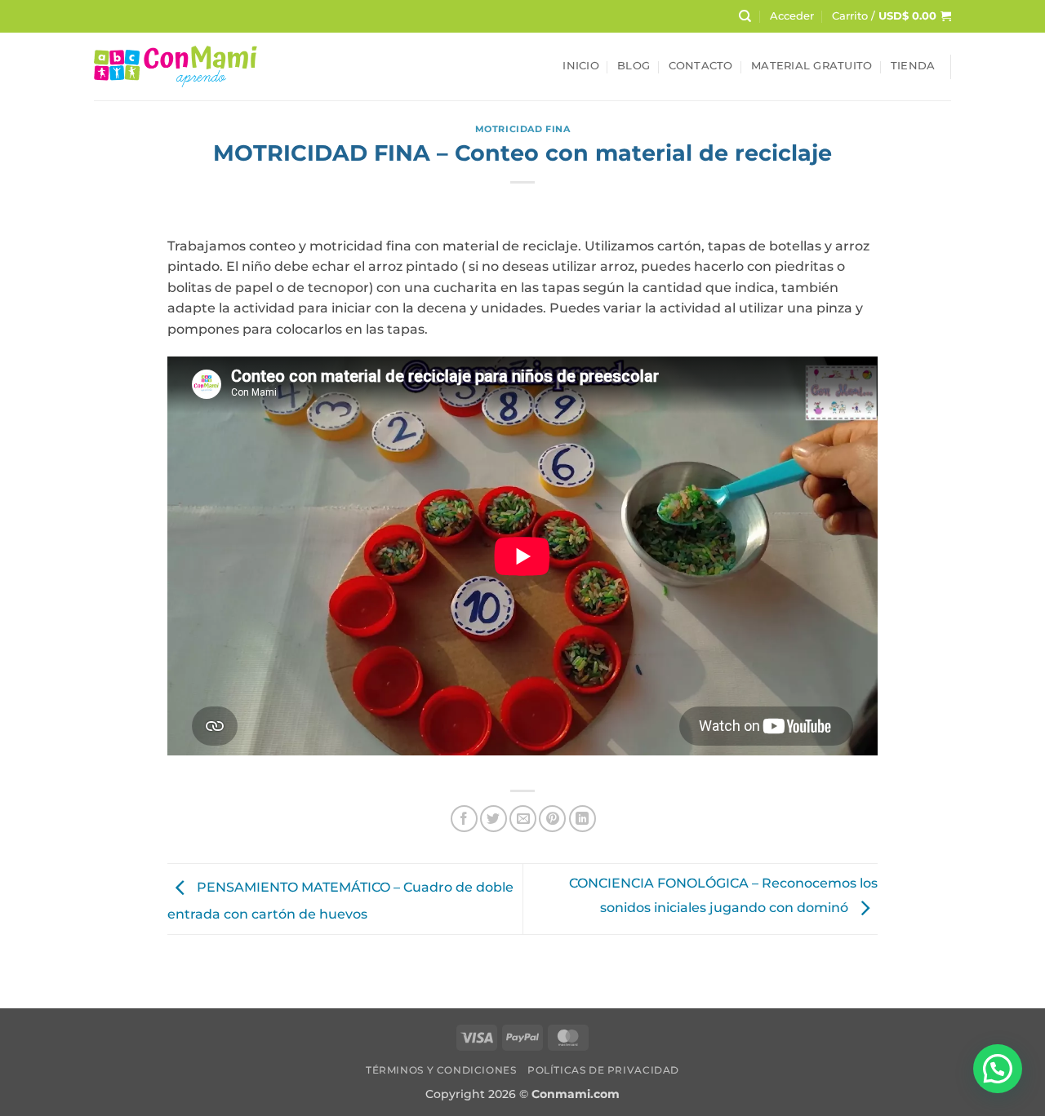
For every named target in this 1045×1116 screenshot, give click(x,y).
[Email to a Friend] (522, 818)
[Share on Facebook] (464, 818)
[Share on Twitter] (493, 818)
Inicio (581, 66)
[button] (792, 16)
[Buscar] (745, 16)
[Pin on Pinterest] (552, 818)
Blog (633, 66)
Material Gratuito (811, 66)
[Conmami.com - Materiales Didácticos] (175, 66)
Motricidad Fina (522, 129)
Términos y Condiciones (441, 1070)
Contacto (701, 66)
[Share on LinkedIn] (582, 818)
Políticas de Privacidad (603, 1070)
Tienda (913, 66)
